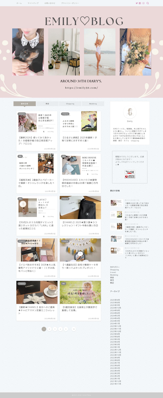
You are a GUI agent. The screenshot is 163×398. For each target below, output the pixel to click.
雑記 (112, 283)
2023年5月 (115, 339)
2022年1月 (115, 378)
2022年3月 (115, 373)
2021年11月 (115, 384)
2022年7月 (115, 363)
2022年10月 (115, 355)
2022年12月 (115, 350)
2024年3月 (115, 321)
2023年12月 (115, 326)
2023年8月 (115, 336)
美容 (47, 104)
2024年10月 (115, 308)
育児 (112, 280)
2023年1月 (115, 347)
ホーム (19, 3)
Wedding (93, 104)
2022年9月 (115, 357)
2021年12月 (115, 381)
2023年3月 (115, 344)
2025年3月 (115, 305)
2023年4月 (115, 342)
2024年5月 (115, 315)
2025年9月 (115, 300)
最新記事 (24, 104)
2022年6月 (115, 365)
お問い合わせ (50, 3)
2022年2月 (115, 376)
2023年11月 (115, 329)
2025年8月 (115, 302)
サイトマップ (33, 3)
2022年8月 (115, 360)
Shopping (70, 104)
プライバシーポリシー (70, 3)
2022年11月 (115, 352)
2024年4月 (115, 318)
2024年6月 (115, 313)
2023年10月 (115, 331)
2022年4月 (115, 371)
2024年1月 (115, 323)
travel (113, 272)
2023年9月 (115, 334)
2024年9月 (115, 310)
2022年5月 (115, 368)
